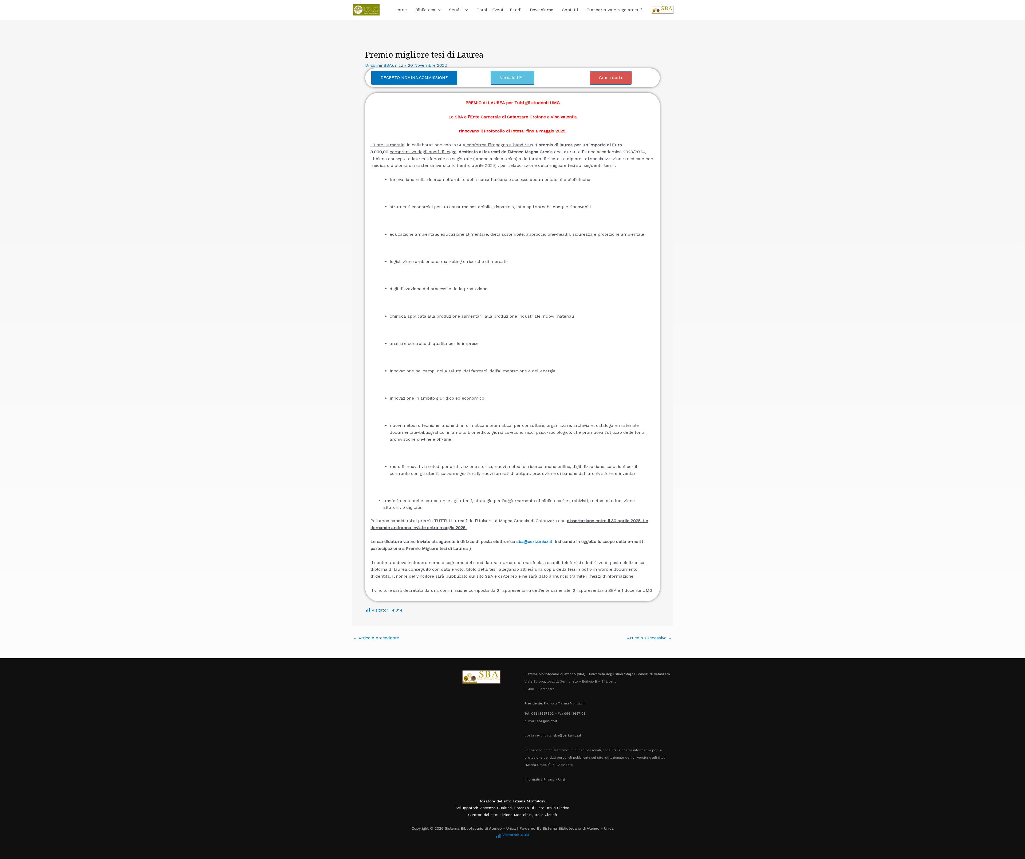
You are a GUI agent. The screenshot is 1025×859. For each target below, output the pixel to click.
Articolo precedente (376, 638)
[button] (438, 9)
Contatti (570, 9)
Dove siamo (541, 9)
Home (401, 9)
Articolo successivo (649, 638)
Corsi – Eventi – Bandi (498, 9)
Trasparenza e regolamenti (614, 9)
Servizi (456, 9)
